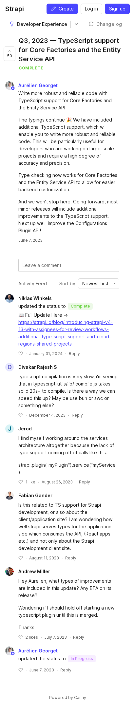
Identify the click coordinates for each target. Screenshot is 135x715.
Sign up (117, 8)
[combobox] (98, 283)
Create (66, 8)
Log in (91, 8)
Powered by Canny (67, 697)
